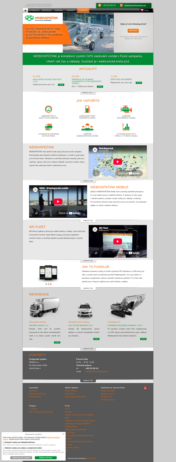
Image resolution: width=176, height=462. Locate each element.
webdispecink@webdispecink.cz (97, 371)
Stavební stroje (106, 397)
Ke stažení (33, 409)
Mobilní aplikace (71, 391)
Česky (146, 10)
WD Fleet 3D (70, 394)
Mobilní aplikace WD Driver (75, 397)
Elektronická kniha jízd (37, 394)
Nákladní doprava (107, 394)
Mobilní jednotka (35, 397)
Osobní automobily (108, 391)
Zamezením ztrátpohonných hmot (87, 117)
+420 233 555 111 (109, 5)
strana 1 (46, 284)
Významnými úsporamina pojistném (48, 135)
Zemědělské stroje (108, 400)
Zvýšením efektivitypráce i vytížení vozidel (126, 135)
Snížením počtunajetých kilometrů (48, 117)
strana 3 (51, 284)
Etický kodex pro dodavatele (75, 430)
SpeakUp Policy (71, 427)
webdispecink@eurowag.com (135, 5)
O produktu (33, 391)
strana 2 (48, 284)
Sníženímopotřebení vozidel (126, 117)
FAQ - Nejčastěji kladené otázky (41, 412)
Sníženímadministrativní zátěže (87, 135)
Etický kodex (70, 432)
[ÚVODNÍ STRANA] (25, 10)
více (61, 84)
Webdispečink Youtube (145, 388)
